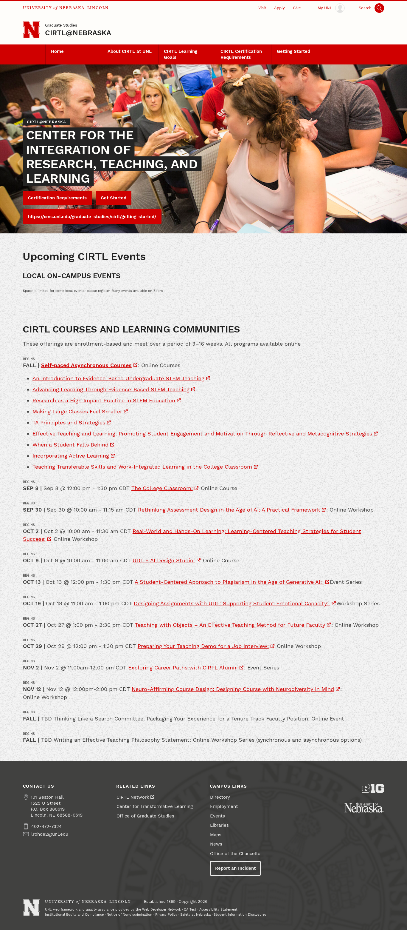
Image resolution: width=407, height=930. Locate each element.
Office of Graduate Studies (145, 816)
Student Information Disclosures (240, 914)
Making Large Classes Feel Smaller (77, 411)
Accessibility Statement (218, 909)
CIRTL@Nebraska (78, 33)
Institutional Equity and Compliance (74, 914)
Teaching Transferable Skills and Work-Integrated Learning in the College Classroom (142, 467)
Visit (262, 7)
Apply (279, 7)
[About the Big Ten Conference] (373, 788)
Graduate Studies (61, 25)
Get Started (113, 198)
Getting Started (293, 51)
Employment (224, 806)
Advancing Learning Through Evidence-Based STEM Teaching (110, 389)
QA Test (190, 909)
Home (57, 51)
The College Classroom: (162, 488)
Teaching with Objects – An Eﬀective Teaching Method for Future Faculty (230, 625)
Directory (220, 797)
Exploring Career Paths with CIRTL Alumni (183, 667)
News (216, 844)
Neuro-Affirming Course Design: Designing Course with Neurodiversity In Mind (233, 689)
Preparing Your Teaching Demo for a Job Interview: (203, 646)
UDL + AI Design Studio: (164, 560)
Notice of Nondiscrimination (129, 914)
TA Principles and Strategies (68, 422)
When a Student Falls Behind (70, 444)
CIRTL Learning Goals (180, 54)
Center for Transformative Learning (154, 806)
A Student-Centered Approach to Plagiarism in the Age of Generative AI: (229, 582)
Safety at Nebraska (195, 914)
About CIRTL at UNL (130, 51)
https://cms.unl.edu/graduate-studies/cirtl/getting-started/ (92, 216)
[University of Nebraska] (364, 808)
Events (217, 816)
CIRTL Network (132, 797)
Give (297, 7)
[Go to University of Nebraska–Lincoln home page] (31, 30)
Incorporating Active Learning (70, 455)
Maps (215, 834)
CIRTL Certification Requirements (241, 54)
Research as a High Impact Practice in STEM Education (103, 400)
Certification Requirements (57, 198)
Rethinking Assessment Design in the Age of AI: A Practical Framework (229, 509)
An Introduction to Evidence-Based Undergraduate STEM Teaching (118, 378)
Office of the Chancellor (236, 853)
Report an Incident (235, 868)
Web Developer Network (161, 909)
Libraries (219, 825)
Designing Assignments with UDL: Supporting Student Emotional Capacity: (232, 603)
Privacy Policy (166, 914)
